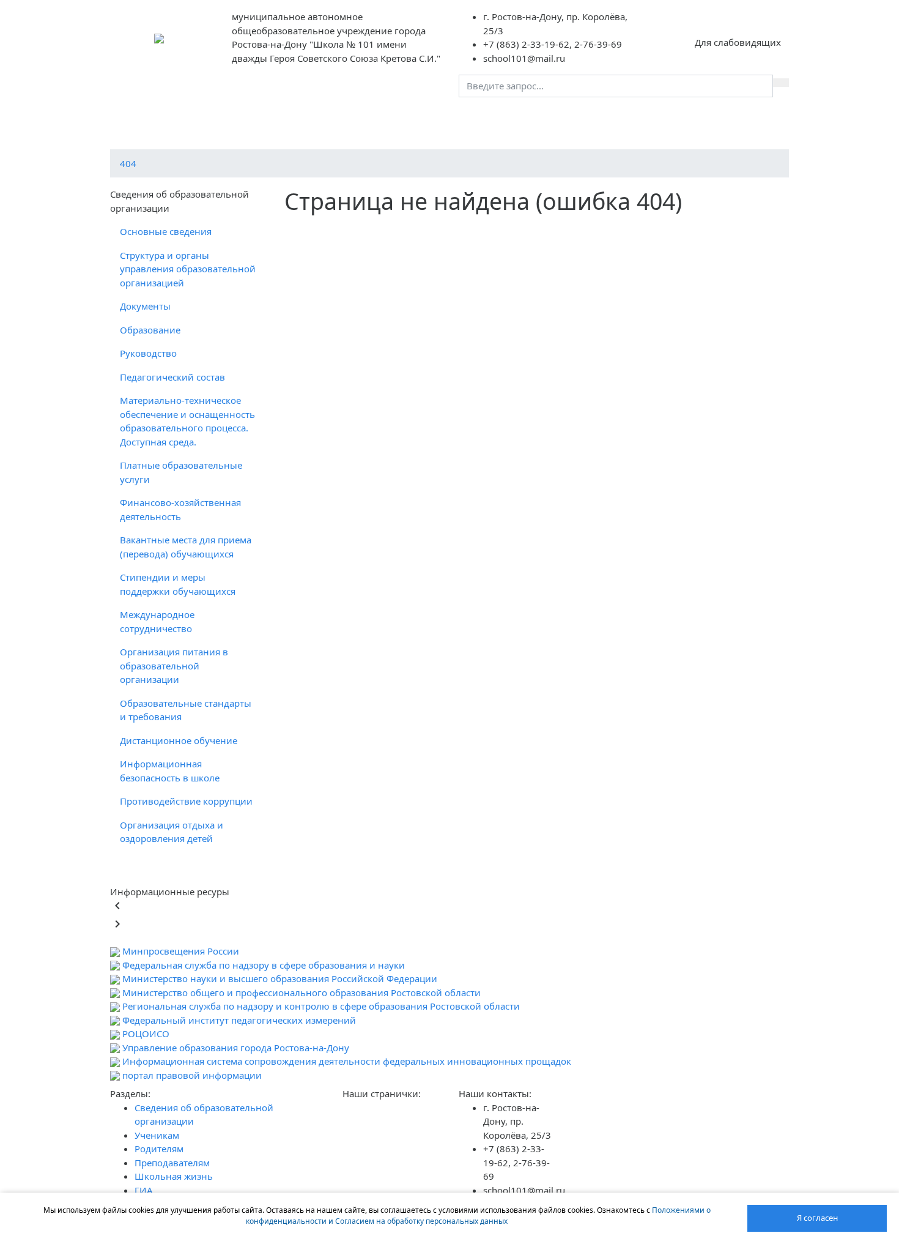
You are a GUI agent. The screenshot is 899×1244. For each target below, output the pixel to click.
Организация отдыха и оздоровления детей (171, 832)
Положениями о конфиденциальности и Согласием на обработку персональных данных (478, 1215)
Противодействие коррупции (186, 801)
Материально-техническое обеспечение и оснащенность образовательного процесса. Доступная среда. (187, 421)
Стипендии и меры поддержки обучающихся (177, 584)
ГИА (674, 119)
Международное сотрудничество (157, 621)
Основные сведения (166, 231)
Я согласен (817, 1217)
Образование (150, 330)
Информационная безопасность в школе (170, 771)
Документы (145, 306)
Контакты (762, 119)
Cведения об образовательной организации (225, 119)
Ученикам (365, 119)
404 (128, 163)
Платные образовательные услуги (181, 472)
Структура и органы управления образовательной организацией (188, 269)
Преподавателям (512, 119)
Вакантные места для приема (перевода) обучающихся (185, 547)
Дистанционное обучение (178, 740)
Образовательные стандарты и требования (185, 710)
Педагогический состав (172, 377)
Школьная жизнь (607, 119)
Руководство (148, 353)
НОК (712, 119)
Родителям (431, 119)
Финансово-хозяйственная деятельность (180, 509)
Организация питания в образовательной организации (174, 665)
